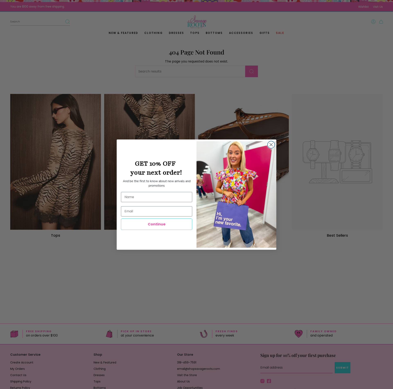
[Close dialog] (271, 144)
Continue (157, 224)
